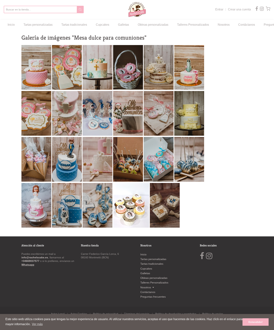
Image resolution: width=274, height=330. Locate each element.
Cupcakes (102, 24)
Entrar (219, 9)
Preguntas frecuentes (153, 296)
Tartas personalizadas (38, 24)
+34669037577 (30, 260)
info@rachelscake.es (34, 257)
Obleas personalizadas (153, 24)
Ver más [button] (37, 324)
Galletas (123, 24)
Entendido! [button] (255, 322)
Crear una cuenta (239, 9)
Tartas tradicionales (74, 24)
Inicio (11, 24)
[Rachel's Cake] (137, 9)
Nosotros (224, 24)
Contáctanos (246, 24)
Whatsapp (27, 264)
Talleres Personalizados (193, 24)
